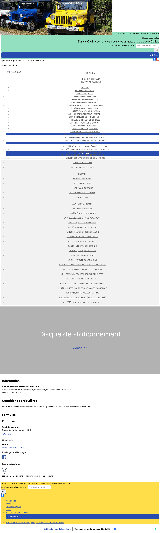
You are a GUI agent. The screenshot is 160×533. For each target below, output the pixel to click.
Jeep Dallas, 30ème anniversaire (82, 236)
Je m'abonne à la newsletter (122, 45)
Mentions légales (13, 506)
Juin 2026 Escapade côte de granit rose (85, 158)
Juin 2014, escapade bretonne (84, 123)
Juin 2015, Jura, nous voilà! (82, 250)
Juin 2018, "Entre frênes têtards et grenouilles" (84, 134)
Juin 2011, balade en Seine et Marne (85, 114)
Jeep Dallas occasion (82, 188)
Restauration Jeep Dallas (82, 192)
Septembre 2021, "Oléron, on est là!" (84, 143)
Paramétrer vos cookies (17, 512)
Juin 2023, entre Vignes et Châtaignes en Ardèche (84, 149)
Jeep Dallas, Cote (84, 93)
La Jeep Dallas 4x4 (82, 178)
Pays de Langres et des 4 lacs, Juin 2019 (84, 137)
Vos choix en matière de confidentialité (92, 529)
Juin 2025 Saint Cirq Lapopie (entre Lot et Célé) (84, 155)
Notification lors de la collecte (57, 529)
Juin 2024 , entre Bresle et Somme (82, 292)
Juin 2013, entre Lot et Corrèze (84, 120)
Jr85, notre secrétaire (82, 167)
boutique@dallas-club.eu (13, 447)
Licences (10, 503)
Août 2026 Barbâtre (85, 96)
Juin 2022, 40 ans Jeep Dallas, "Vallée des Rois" (84, 146)
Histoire (85, 87)
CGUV (8, 509)
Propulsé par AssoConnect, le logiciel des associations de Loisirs (35, 522)
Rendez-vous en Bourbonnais (85, 131)
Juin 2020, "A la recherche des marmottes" (84, 140)
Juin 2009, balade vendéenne (82, 222)
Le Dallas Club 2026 (82, 162)
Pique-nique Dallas (82, 208)
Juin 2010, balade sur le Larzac (85, 111)
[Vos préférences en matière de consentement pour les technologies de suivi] (156, 529)
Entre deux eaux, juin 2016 (85, 128)
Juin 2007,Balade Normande (85, 102)
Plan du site (11, 501)
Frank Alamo (82, 197)
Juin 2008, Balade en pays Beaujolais (85, 105)
